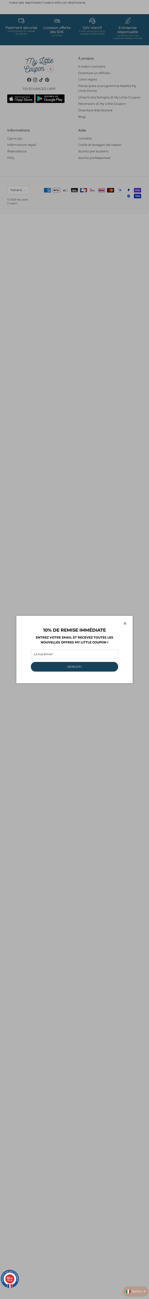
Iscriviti (74, 666)
